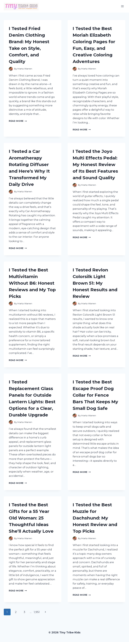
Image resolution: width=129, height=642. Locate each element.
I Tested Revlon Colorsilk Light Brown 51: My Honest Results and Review (95, 283)
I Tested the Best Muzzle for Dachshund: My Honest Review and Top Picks (95, 518)
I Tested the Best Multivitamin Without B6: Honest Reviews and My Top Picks (32, 283)
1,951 (37, 612)
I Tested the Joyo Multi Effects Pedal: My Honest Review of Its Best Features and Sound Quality (95, 164)
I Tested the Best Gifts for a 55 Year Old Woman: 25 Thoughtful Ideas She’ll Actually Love (31, 518)
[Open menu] (122, 6)
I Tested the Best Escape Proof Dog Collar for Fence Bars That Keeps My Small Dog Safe (95, 395)
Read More (18, 121)
